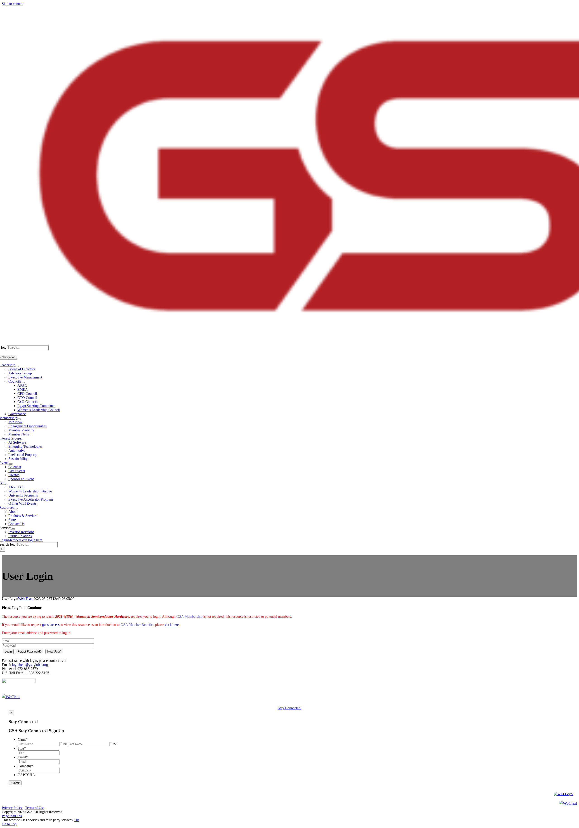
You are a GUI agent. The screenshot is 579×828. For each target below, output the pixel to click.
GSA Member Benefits (137, 625)
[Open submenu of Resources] (16, 508)
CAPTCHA (26, 775)
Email (23, 757)
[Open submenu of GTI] (7, 484)
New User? (54, 651)
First (63, 744)
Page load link (12, 816)
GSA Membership (189, 616)
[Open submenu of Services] (13, 529)
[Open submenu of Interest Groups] (23, 439)
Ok (76, 820)
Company (25, 766)
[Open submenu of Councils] (23, 382)
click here (172, 625)
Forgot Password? (29, 651)
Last (113, 744)
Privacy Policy (12, 808)
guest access (50, 625)
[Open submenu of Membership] (19, 419)
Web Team (25, 599)
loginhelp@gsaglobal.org (30, 665)
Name (23, 739)
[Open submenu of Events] (11, 464)
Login (8, 651)
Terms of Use (34, 808)
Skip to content (12, 4)
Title (22, 748)
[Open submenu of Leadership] (17, 366)
